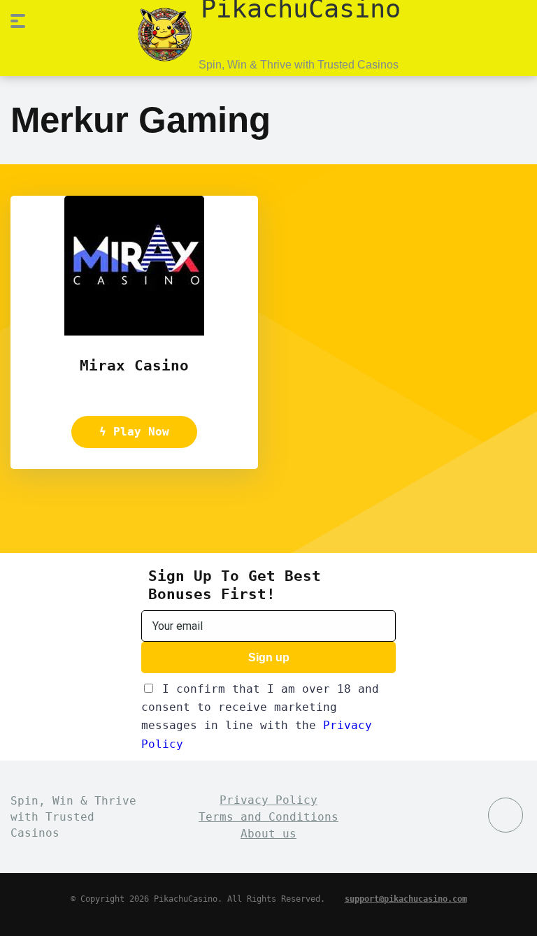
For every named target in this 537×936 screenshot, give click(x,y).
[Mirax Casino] (134, 331)
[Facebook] (505, 815)
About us (268, 833)
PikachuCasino (301, 7)
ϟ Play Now (134, 431)
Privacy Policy (268, 800)
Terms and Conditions (268, 816)
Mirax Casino (134, 365)
